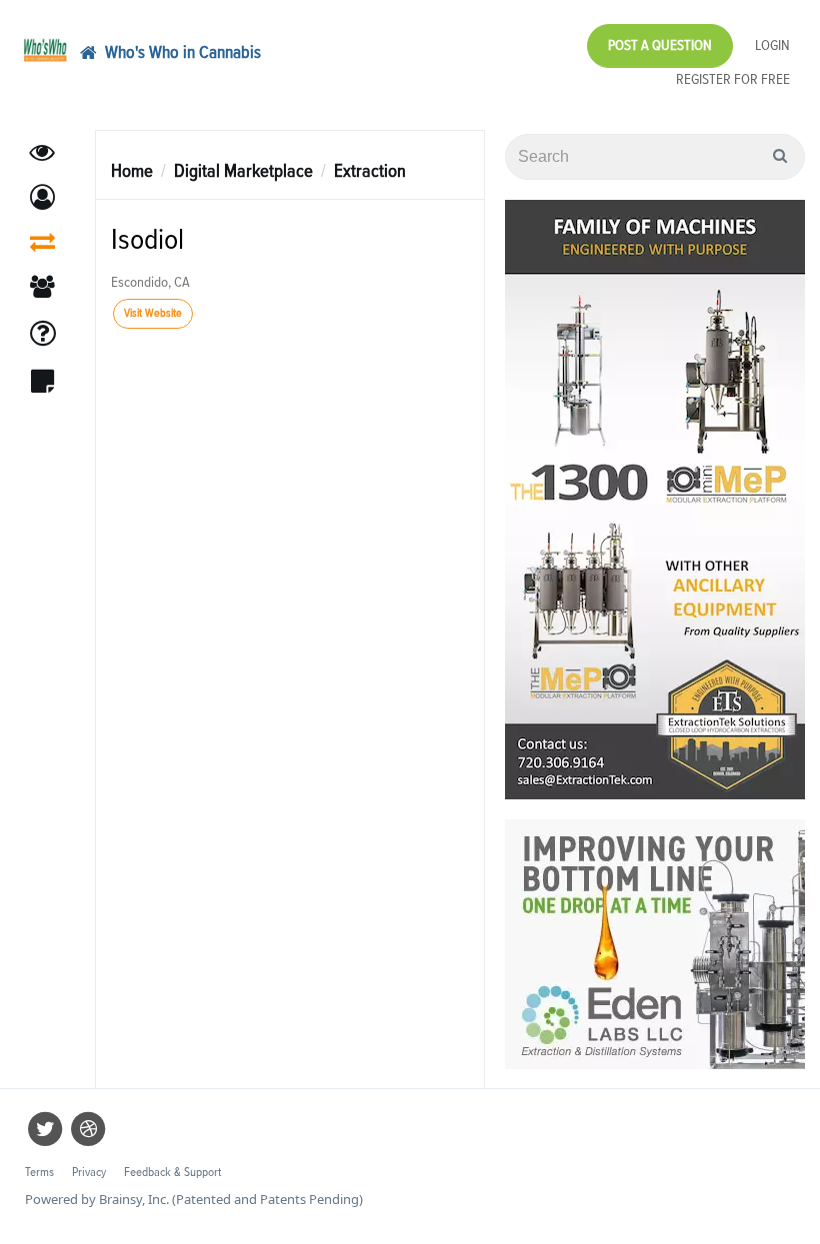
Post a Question (660, 45)
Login (772, 45)
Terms (39, 1172)
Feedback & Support (172, 1172)
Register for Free (733, 79)
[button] (42, 197)
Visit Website (153, 314)
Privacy (89, 1172)
